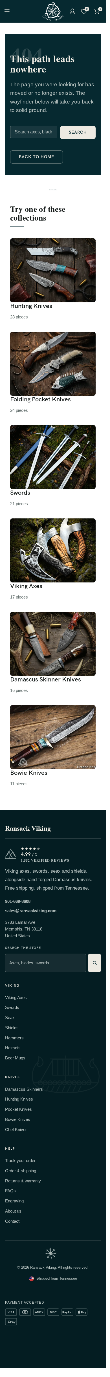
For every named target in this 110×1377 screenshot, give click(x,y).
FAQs (10, 1190)
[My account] (72, 11)
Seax (10, 1017)
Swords (12, 1007)
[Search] (94, 963)
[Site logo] (52, 11)
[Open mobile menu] (7, 11)
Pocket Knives (18, 1109)
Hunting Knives (19, 1099)
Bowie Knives (17, 1119)
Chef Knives (16, 1129)
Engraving (14, 1200)
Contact (12, 1221)
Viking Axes (16, 997)
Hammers (14, 1037)
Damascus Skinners (24, 1089)
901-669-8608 (17, 901)
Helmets (13, 1047)
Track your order (20, 1160)
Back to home (36, 156)
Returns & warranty (23, 1180)
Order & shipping (20, 1170)
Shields (12, 1027)
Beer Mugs (15, 1057)
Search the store (23, 948)
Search (78, 132)
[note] (50, 1253)
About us (13, 1211)
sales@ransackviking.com (30, 910)
